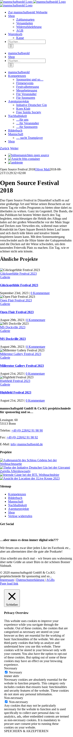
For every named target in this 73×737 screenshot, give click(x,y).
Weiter (14, 148)
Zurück (4, 148)
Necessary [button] (10, 668)
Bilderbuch (15, 498)
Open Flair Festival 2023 (16, 300)
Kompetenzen (17, 494)
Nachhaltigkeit (17, 505)
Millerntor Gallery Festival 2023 (20, 354)
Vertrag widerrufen (20, 516)
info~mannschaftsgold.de (27, 444)
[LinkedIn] (11, 532)
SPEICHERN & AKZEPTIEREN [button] (26, 731)
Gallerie (5, 277)
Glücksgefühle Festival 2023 (18, 273)
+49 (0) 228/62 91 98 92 (22, 437)
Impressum (7, 580)
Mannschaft (15, 501)
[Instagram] (6, 532)
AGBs (50, 580)
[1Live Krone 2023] (30, 478)
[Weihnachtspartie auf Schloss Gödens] (36, 464)
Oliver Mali (42, 169)
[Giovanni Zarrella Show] (36, 471)
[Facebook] (2, 532)
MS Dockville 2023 (12, 327)
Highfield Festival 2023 (15, 381)
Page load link (9, 583)
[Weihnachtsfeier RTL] (29, 474)
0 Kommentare (40, 293)
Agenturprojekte (18, 508)
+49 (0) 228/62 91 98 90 (27, 430)
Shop (11, 512)
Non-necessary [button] (13, 698)
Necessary (15, 672)
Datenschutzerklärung (30, 580)
